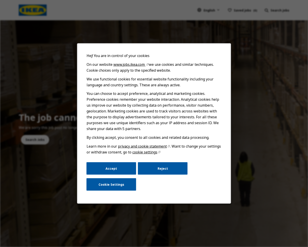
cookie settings (144, 152)
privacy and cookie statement (142, 146)
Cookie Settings (111, 184)
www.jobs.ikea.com (129, 64)
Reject (163, 168)
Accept (111, 168)
